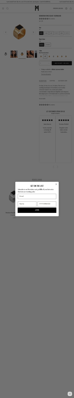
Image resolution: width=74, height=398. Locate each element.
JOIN (37, 210)
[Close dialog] (56, 184)
